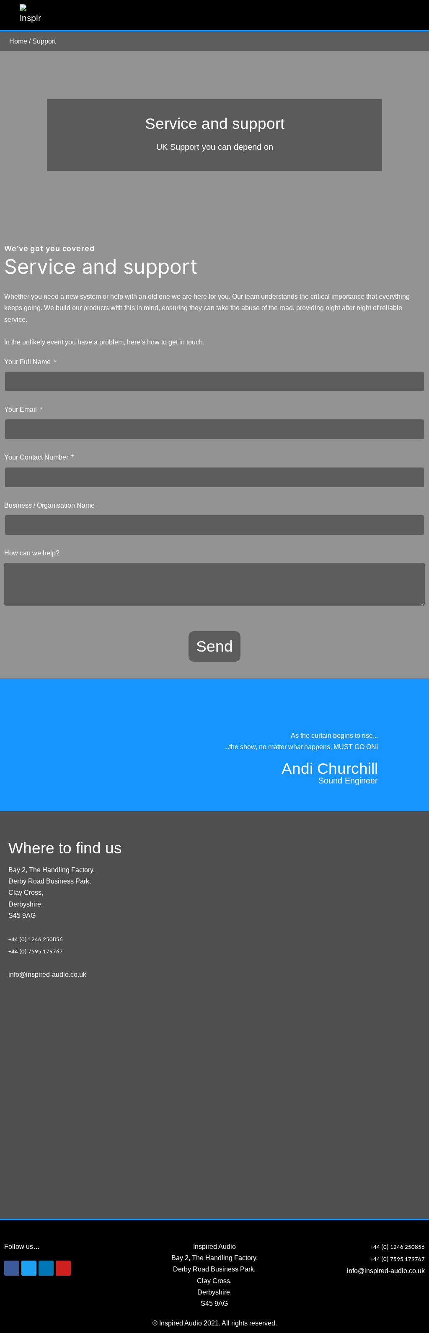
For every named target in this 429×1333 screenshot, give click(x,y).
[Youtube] (63, 1268)
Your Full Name (28, 361)
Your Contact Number (37, 457)
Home (18, 41)
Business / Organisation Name (49, 505)
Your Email (21, 409)
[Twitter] (28, 1268)
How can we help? (31, 553)
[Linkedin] (46, 1268)
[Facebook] (11, 1268)
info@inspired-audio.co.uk (47, 974)
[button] (403, 15)
